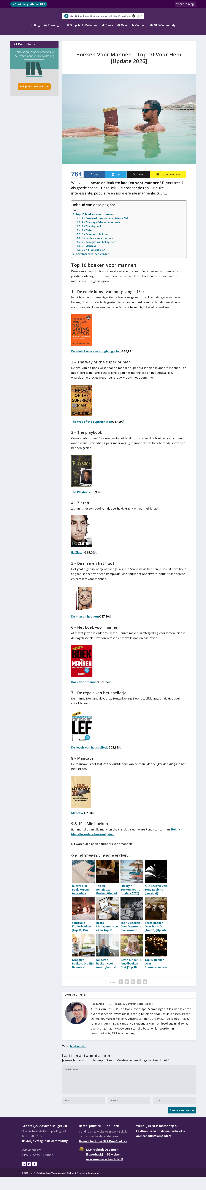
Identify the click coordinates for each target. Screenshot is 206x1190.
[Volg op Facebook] (34, 1164)
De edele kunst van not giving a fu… (96, 351)
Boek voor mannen (84, 682)
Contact (139, 25)
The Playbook (80, 492)
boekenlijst (78, 1046)
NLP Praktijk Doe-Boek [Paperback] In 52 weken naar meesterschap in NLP (104, 1154)
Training (51, 25)
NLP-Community (163, 25)
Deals (107, 25)
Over (122, 25)
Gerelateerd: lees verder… (93, 254)
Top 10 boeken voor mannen (95, 214)
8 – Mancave (89, 246)
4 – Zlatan (87, 230)
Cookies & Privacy (75, 1173)
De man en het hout (85, 616)
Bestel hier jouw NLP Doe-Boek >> (103, 1141)
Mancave (77, 813)
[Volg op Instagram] (24, 1164)
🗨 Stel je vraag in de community (45, 1141)
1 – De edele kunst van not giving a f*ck (105, 218)
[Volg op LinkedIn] (29, 1164)
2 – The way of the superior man (101, 222)
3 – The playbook (91, 226)
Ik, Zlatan (77, 552)
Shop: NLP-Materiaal (82, 25)
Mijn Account (92, 1173)
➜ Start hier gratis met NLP (29, 4)
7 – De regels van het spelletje (99, 242)
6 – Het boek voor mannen (97, 238)
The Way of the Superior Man (91, 422)
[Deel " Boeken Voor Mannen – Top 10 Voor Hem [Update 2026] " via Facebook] (121, 982)
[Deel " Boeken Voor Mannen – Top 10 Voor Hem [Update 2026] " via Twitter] (127, 982)
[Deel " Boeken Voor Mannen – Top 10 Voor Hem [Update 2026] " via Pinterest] (133, 982)
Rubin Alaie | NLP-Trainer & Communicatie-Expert (122, 1003)
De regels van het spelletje (89, 747)
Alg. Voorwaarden (56, 1173)
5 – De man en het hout (95, 234)
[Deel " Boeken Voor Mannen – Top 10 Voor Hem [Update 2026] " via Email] (145, 982)
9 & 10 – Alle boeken (93, 250)
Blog (35, 25)
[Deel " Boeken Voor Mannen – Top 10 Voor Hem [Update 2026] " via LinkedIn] (139, 982)
